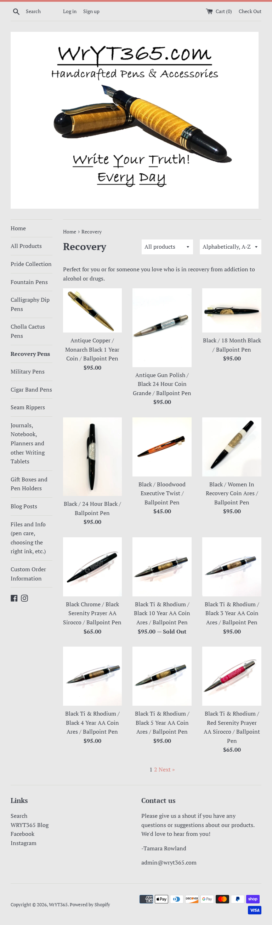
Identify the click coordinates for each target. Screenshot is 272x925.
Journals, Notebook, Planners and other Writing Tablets (28, 443)
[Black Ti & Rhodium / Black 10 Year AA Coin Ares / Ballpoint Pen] (162, 566)
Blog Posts (24, 506)
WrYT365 (58, 905)
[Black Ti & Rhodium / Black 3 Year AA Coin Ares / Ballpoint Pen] (231, 566)
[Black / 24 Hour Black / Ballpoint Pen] (92, 456)
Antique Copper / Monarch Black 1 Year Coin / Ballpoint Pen (92, 349)
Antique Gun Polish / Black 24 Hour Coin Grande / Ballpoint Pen (162, 384)
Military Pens (28, 371)
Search (19, 816)
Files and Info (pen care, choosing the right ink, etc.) (28, 537)
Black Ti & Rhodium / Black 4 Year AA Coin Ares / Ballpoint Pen (92, 722)
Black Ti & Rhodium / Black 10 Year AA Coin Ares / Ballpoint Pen (162, 613)
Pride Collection (31, 264)
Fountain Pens (29, 282)
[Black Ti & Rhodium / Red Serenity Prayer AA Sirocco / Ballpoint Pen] (231, 676)
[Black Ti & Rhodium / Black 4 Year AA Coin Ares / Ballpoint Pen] (92, 676)
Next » (167, 769)
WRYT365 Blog (30, 825)
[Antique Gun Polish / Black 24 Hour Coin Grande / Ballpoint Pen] (162, 327)
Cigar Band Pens (31, 389)
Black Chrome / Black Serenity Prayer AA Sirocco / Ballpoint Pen (92, 613)
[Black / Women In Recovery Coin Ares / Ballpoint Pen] (231, 446)
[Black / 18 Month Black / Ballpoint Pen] (231, 310)
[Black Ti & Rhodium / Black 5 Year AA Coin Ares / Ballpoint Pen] (162, 676)
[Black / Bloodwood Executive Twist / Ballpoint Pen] (162, 446)
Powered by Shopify (90, 905)
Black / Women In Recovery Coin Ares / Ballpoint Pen (232, 493)
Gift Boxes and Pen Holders (29, 483)
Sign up (91, 11)
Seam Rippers (28, 407)
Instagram (23, 843)
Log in (69, 11)
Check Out (250, 11)
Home (18, 228)
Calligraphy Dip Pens (30, 304)
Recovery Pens (30, 354)
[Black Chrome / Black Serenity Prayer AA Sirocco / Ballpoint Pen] (92, 566)
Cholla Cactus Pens (28, 331)
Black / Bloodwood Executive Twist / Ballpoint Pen (162, 493)
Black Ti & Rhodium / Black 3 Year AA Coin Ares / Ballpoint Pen (232, 613)
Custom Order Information (28, 573)
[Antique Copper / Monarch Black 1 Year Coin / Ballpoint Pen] (92, 310)
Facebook (22, 834)
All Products (26, 246)
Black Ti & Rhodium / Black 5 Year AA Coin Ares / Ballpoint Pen (162, 722)
